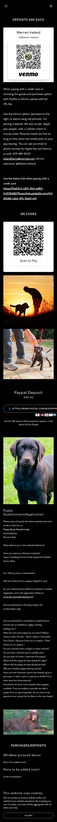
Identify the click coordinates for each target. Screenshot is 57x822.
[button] (7, 6)
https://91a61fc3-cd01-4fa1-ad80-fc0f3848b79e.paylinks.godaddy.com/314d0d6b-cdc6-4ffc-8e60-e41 (27, 193)
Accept (29, 815)
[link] (51, 6)
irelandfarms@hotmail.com (19, 158)
